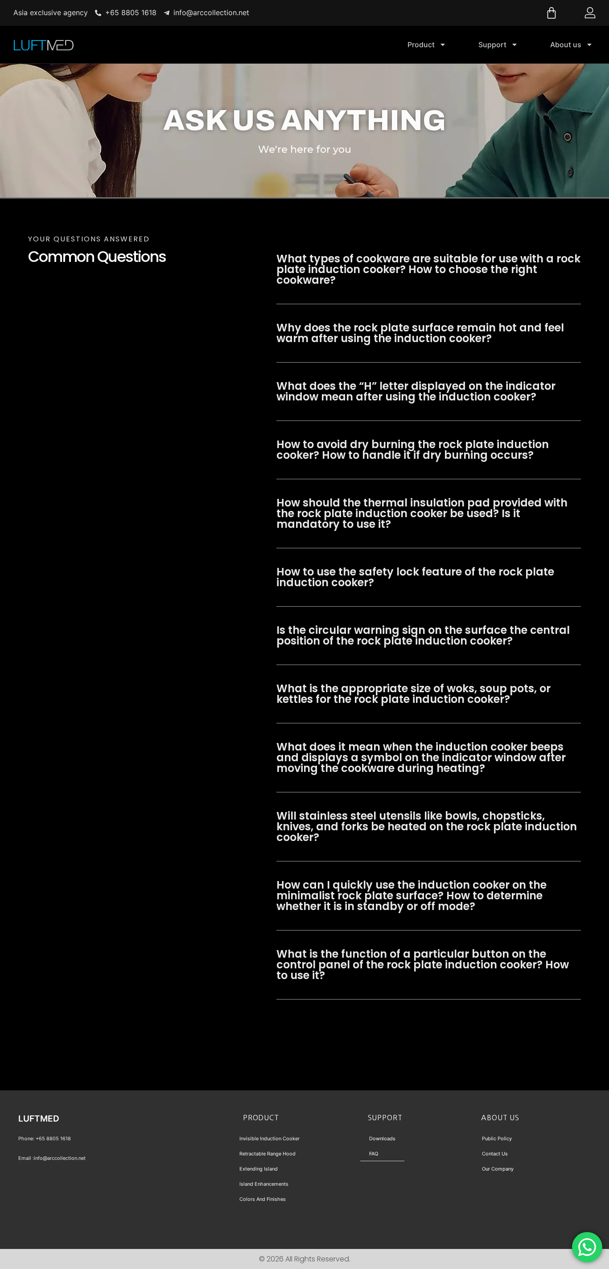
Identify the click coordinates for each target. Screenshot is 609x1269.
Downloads (382, 1138)
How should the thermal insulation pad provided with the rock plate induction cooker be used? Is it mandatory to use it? (422, 513)
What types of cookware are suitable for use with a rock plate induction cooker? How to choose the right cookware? (428, 269)
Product (421, 44)
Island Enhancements (263, 1184)
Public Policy (497, 1138)
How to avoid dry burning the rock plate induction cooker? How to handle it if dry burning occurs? (412, 449)
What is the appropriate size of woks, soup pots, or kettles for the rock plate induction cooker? (413, 693)
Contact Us (495, 1154)
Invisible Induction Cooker (269, 1138)
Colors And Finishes (262, 1199)
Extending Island (258, 1169)
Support (492, 44)
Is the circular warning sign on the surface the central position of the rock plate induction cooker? (423, 635)
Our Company (498, 1169)
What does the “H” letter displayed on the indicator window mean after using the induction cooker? (416, 391)
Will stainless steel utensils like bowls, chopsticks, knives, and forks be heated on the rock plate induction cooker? (426, 826)
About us (565, 44)
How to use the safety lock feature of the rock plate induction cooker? (415, 577)
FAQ (373, 1154)
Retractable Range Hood (267, 1154)
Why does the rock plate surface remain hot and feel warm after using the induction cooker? (420, 333)
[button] (428, 269)
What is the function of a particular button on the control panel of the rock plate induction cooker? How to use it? (422, 965)
